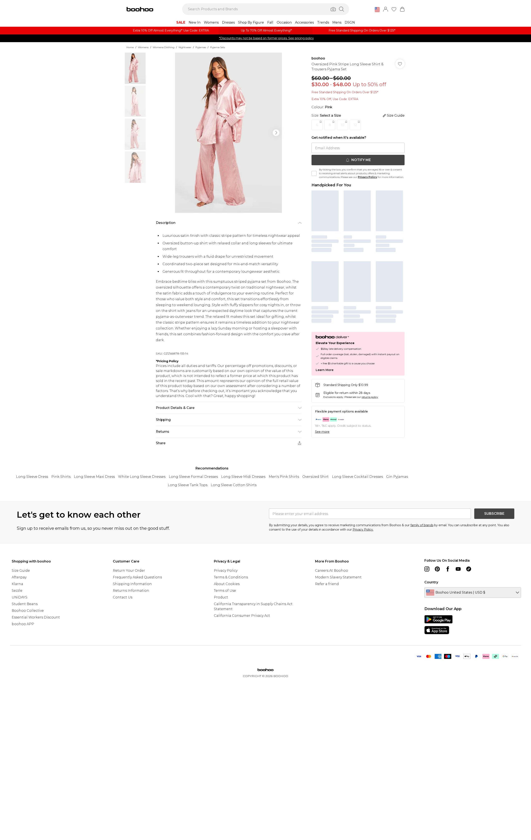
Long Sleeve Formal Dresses (193, 477)
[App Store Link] (438, 624)
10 (342, 125)
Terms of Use (225, 591)
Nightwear (185, 47)
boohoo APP (23, 624)
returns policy (370, 397)
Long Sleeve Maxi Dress (94, 477)
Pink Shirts (61, 477)
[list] (228, 133)
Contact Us (122, 597)
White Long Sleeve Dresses (141, 477)
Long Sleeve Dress (32, 477)
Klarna (17, 584)
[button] (377, 9)
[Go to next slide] (276, 132)
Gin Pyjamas (397, 477)
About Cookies (227, 584)
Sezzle (17, 591)
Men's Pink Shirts (284, 477)
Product (221, 597)
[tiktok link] (468, 568)
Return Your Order (129, 571)
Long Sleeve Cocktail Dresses (357, 477)
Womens (143, 47)
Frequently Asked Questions (137, 577)
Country (431, 582)
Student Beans (25, 604)
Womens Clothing (163, 47)
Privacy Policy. (363, 529)
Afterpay (19, 577)
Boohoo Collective (28, 611)
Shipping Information (132, 584)
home (130, 47)
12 (355, 125)
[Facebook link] (447, 568)
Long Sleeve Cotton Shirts (233, 485)
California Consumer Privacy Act (242, 616)
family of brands (421, 525)
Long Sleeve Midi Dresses (243, 477)
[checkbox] (314, 173)
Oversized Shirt (315, 477)
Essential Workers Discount (36, 617)
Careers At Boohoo (331, 571)
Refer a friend (327, 584)
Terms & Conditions (231, 577)
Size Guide (21, 571)
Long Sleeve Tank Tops (187, 485)
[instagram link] (426, 568)
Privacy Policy (367, 177)
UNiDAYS (19, 597)
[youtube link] (458, 568)
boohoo (318, 58)
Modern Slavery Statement (338, 577)
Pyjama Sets (217, 47)
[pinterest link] (437, 568)
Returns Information (131, 591)
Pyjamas (200, 47)
